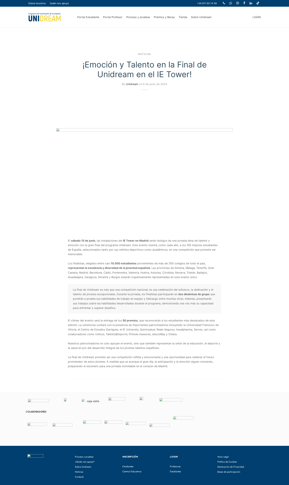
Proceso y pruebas (138, 17)
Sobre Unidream (201, 17)
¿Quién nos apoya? (84, 461)
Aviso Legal (223, 456)
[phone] (223, 3)
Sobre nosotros (37, 3)
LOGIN (257, 17)
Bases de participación (228, 471)
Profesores (175, 466)
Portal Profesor (112, 17)
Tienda (183, 17)
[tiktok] (258, 3)
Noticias (144, 54)
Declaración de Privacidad (230, 466)
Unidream (132, 84)
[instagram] (237, 3)
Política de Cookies (227, 461)
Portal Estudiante (88, 17)
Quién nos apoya (59, 3)
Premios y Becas (164, 17)
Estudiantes (127, 466)
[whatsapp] (230, 3)
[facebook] (244, 3)
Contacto (79, 476)
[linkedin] (250, 3)
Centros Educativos (131, 471)
